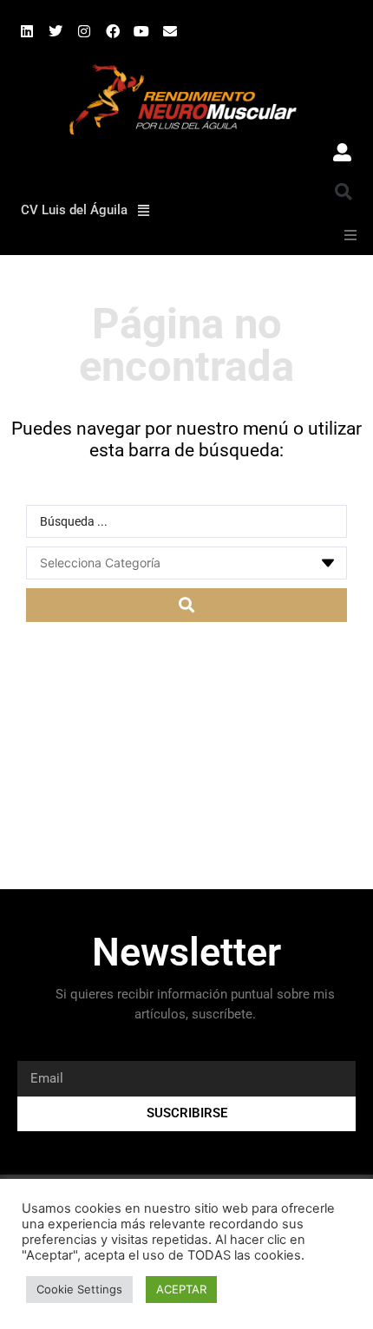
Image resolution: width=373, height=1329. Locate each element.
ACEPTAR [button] (181, 1289)
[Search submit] (186, 605)
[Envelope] (170, 31)
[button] (343, 191)
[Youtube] (141, 31)
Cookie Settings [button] (79, 1289)
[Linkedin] (27, 31)
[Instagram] (84, 31)
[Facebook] (113, 31)
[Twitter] (55, 31)
